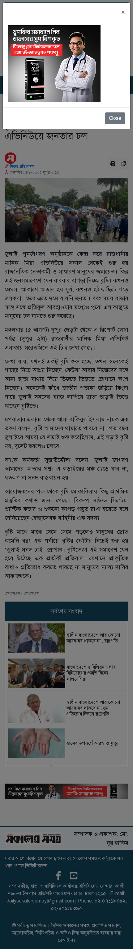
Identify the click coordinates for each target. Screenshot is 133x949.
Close (115, 118)
